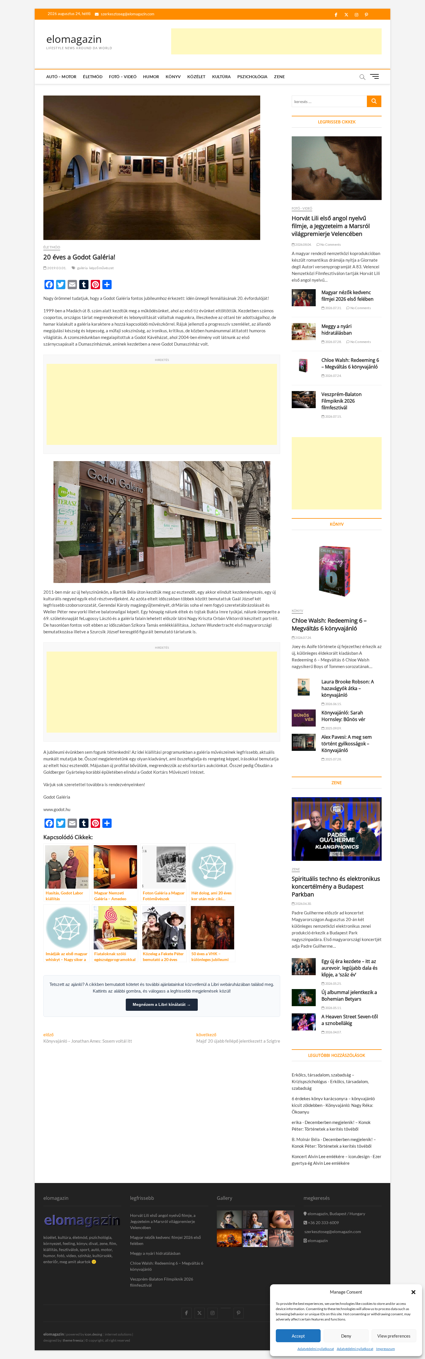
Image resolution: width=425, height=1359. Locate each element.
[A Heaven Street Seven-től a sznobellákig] (304, 1021)
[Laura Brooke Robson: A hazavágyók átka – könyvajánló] (304, 687)
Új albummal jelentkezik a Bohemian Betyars (349, 995)
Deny (346, 1335)
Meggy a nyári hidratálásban (336, 329)
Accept (298, 1335)
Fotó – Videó (122, 76)
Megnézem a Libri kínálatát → (162, 1004)
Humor (151, 76)
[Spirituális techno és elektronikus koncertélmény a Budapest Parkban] (337, 829)
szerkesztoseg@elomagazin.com (127, 14)
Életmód (92, 76)
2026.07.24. (333, 375)
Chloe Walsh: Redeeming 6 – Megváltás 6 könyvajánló (350, 363)
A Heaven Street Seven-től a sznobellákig (349, 1019)
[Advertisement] (276, 41)
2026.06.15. (333, 704)
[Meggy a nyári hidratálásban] (304, 331)
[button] (413, 1292)
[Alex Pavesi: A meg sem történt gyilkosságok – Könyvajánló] (304, 742)
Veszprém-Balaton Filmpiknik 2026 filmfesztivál (341, 401)
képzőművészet (101, 268)
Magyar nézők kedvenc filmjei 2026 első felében (347, 295)
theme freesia (73, 1340)
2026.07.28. (333, 342)
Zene (279, 76)
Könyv (173, 76)
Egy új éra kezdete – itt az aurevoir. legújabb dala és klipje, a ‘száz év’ (349, 968)
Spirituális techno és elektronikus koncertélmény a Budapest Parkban (336, 886)
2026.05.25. (333, 983)
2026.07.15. (333, 416)
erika (297, 1122)
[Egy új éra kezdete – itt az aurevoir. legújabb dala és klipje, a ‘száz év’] (304, 966)
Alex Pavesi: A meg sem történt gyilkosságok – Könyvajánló (346, 743)
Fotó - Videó (302, 208)
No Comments (330, 244)
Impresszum (385, 1349)
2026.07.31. (333, 308)
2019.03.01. (56, 268)
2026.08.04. (303, 244)
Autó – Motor (61, 76)
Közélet (196, 76)
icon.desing (93, 1334)
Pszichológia (252, 76)
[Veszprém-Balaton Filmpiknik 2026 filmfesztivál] (304, 399)
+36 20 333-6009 (323, 1222)
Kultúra (221, 76)
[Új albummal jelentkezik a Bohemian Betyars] (304, 997)
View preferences (394, 1335)
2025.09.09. (333, 728)
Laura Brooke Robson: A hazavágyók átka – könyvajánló (347, 688)
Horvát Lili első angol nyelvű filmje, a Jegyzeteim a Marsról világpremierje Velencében (331, 226)
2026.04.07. (333, 1032)
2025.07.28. (333, 759)
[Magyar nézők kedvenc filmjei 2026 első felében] (304, 297)
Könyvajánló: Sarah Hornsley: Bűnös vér (343, 715)
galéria (82, 268)
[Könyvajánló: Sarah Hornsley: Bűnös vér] (304, 718)
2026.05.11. (333, 1008)
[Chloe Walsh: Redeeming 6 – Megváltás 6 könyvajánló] (304, 365)
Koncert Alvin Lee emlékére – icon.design (330, 1156)
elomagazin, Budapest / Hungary (336, 1213)
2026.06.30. (303, 903)
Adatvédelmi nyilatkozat (316, 1349)
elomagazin (74, 39)
